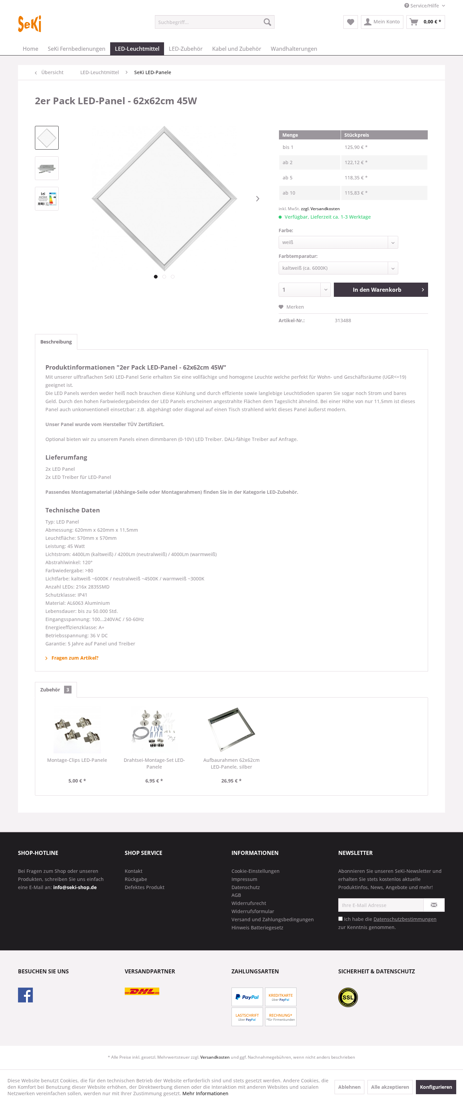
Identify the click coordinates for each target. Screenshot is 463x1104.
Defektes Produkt (144, 887)
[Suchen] (267, 22)
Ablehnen (349, 1087)
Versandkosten (215, 1057)
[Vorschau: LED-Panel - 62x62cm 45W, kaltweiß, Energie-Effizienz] (47, 199)
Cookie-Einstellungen (256, 871)
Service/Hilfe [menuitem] (424, 5)
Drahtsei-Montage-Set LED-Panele (154, 763)
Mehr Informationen (205, 1093)
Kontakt (133, 871)
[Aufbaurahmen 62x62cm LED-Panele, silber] (231, 729)
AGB (236, 895)
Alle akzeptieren (390, 1087)
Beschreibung (56, 341)
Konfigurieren (436, 1087)
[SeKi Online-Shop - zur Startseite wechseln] (29, 23)
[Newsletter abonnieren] (434, 905)
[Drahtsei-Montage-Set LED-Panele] (154, 729)
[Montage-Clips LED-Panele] (77, 729)
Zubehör (54, 689)
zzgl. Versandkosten (320, 209)
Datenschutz (246, 887)
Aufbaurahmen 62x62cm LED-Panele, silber (231, 763)
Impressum (244, 879)
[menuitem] (215, 22)
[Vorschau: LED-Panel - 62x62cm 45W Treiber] (47, 168)
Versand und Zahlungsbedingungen (273, 919)
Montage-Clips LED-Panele (77, 760)
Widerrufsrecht (249, 903)
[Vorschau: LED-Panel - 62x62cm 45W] (47, 138)
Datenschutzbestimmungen (405, 919)
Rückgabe (136, 879)
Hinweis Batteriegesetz (257, 927)
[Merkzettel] (350, 22)
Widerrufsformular (253, 911)
